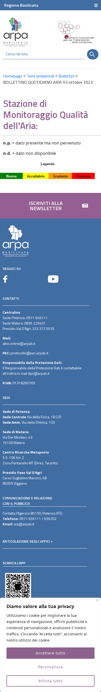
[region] (50, 645)
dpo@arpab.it (38, 373)
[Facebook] (5, 279)
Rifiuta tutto (51, 680)
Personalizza (50, 666)
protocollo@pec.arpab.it (29, 353)
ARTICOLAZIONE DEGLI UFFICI (26, 541)
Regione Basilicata (21, 5)
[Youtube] (53, 279)
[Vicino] (97, 600)
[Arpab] (15, 32)
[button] (50, 205)
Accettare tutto (50, 653)
